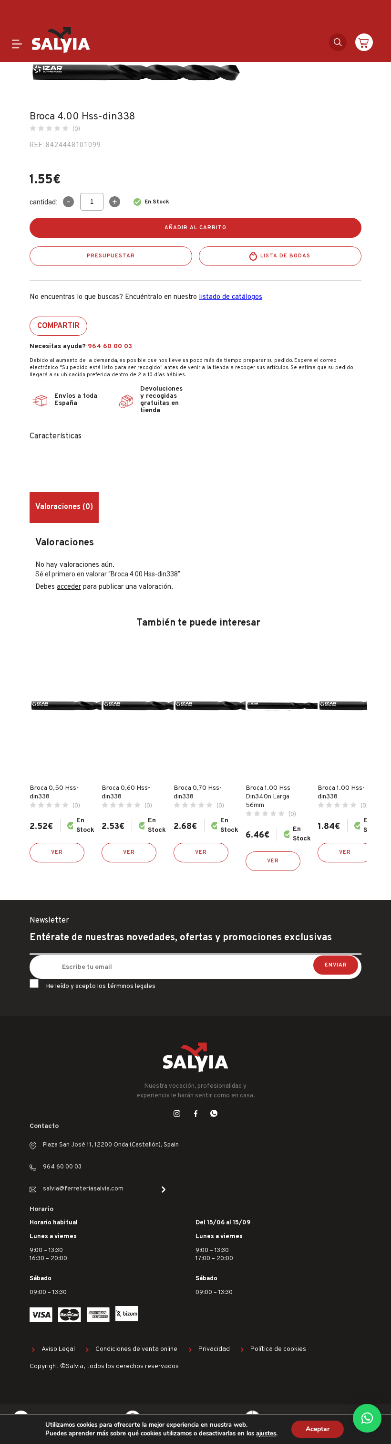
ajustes (266, 1433)
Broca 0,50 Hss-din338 (54, 792)
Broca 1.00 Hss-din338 (341, 792)
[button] (367, 1418)
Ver (57, 852)
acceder (69, 587)
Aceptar (317, 1428)
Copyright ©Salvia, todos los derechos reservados (104, 1366)
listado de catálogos (230, 297)
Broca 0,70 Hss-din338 (198, 792)
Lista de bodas (285, 256)
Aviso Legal (58, 1349)
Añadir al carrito (195, 227)
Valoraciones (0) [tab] (64, 507)
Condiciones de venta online (136, 1349)
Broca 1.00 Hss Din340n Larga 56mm (268, 796)
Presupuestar (111, 256)
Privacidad (214, 1349)
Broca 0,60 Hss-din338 (126, 792)
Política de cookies (278, 1349)
